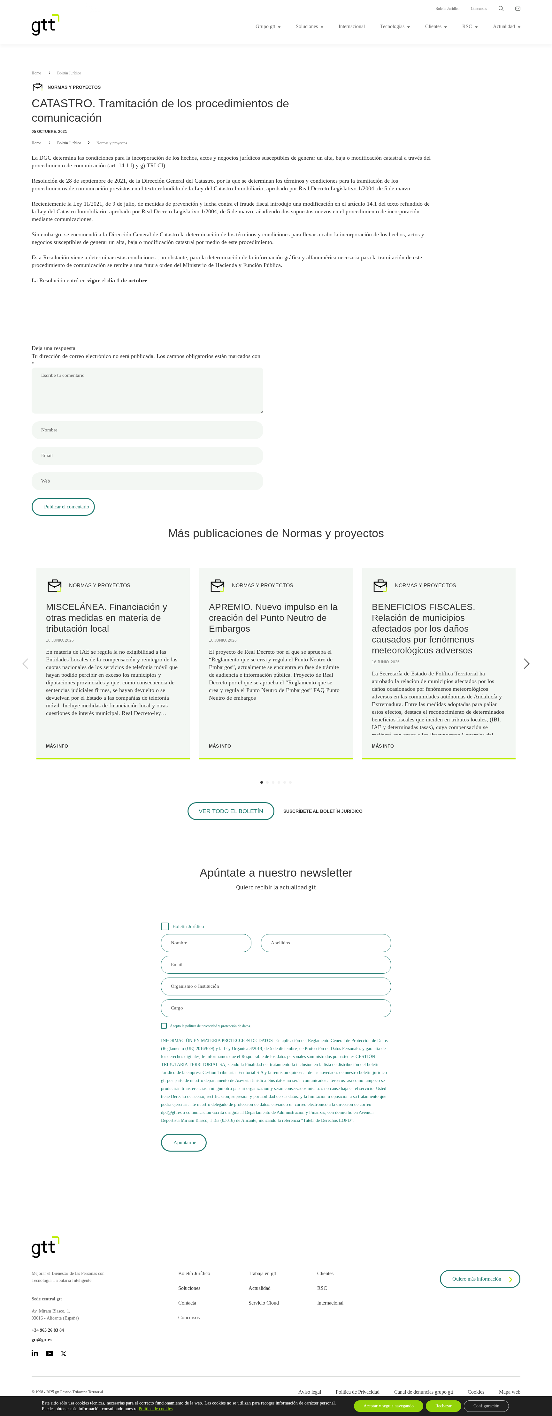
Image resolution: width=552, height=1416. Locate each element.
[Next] (525, 664)
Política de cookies (155, 1408)
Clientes (433, 26)
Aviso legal (309, 1392)
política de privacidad (201, 1026)
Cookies (476, 1392)
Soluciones (307, 26)
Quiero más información (476, 1279)
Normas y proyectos (111, 143)
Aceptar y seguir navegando (389, 1406)
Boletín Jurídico (447, 8)
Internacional (352, 26)
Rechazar (443, 1406)
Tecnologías (392, 26)
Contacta (187, 1303)
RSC (467, 26)
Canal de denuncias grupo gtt (423, 1392)
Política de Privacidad (357, 1392)
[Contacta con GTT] (517, 8)
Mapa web (509, 1392)
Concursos (479, 8)
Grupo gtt (265, 26)
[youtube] (49, 1355)
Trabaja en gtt (262, 1273)
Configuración (486, 1406)
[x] (63, 1355)
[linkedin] (35, 1354)
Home (36, 73)
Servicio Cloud (264, 1303)
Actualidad (504, 26)
